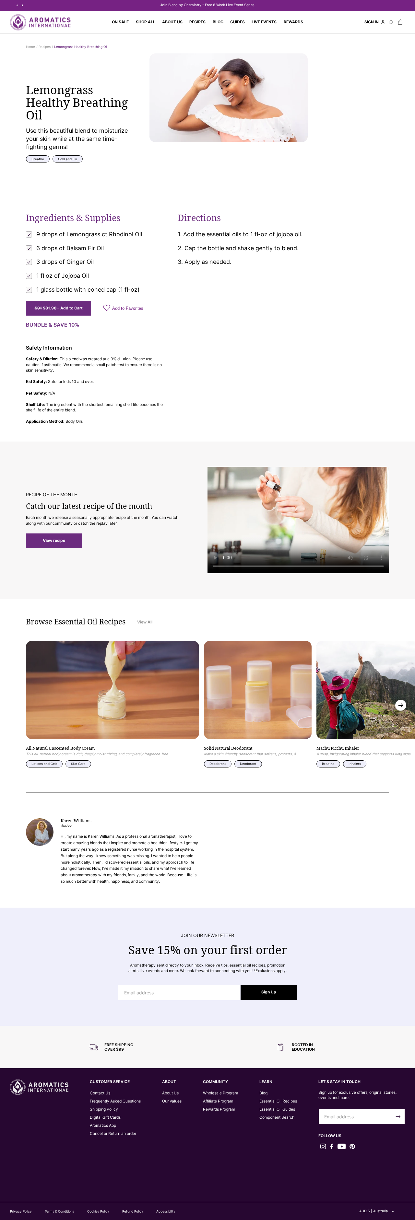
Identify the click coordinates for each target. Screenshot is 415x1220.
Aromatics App (103, 1125)
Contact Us (100, 1093)
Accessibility (165, 1211)
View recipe (54, 540)
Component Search (276, 1117)
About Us (170, 1093)
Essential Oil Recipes (278, 1101)
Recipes (45, 47)
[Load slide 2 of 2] (22, 5)
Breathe (37, 159)
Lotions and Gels (44, 764)
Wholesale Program (220, 1093)
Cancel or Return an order (113, 1133)
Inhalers (355, 764)
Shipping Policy (104, 1109)
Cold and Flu (67, 159)
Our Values (172, 1101)
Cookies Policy (98, 1211)
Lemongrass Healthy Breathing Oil (80, 47)
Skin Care (78, 764)
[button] (145, 22)
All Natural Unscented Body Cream (60, 748)
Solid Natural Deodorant (228, 748)
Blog (263, 1093)
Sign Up (268, 992)
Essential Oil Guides (277, 1109)
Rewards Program (219, 1109)
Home (30, 47)
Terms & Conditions (59, 1211)
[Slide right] (401, 705)
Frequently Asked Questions (115, 1101)
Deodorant (217, 764)
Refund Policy (132, 1211)
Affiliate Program (218, 1101)
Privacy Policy (21, 1211)
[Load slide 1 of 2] (17, 5)
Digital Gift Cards (105, 1117)
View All (144, 622)
